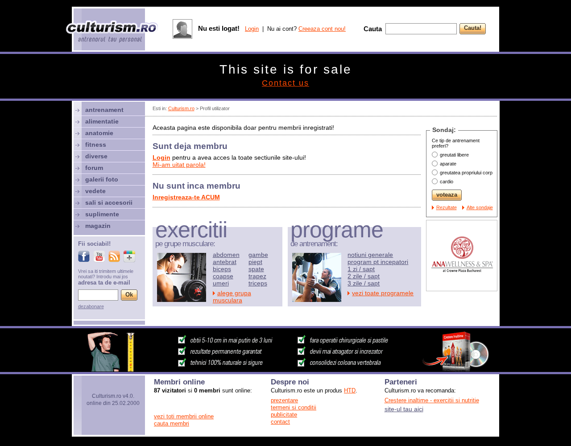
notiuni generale (370, 254)
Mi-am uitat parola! (179, 164)
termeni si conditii (293, 407)
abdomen (226, 254)
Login (252, 28)
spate (256, 269)
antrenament (104, 109)
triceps (257, 283)
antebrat (224, 261)
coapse (223, 276)
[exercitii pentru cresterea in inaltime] (285, 369)
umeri (221, 283)
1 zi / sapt (361, 269)
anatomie (99, 132)
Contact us (285, 82)
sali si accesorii (108, 202)
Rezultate (446, 207)
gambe (258, 254)
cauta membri (171, 423)
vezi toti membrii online (184, 416)
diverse (96, 156)
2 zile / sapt (364, 276)
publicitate (284, 414)
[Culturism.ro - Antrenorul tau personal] (112, 32)
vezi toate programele (383, 293)
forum (94, 167)
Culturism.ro (181, 108)
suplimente (102, 214)
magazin (98, 225)
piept (255, 261)
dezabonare (91, 306)
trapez (257, 276)
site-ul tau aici (404, 409)
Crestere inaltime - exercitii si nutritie (432, 400)
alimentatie (102, 121)
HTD (350, 390)
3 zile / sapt (364, 283)
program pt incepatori (378, 261)
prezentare (284, 400)
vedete (95, 190)
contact (280, 421)
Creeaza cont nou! (322, 28)
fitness (95, 144)
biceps (222, 269)
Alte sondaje (480, 207)
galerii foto (101, 179)
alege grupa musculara (232, 296)
